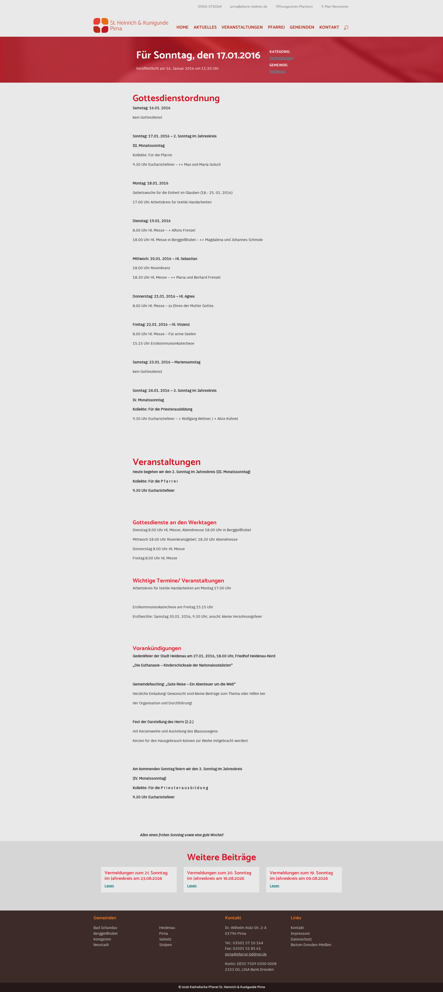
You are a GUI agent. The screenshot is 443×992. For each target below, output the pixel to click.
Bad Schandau (105, 927)
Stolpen (165, 944)
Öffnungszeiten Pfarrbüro (294, 6)
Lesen (109, 886)
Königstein (102, 938)
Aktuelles (205, 27)
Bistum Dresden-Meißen (311, 944)
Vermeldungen (281, 57)
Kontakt (329, 27)
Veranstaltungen (242, 27)
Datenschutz (301, 938)
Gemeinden (302, 27)
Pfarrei (276, 27)
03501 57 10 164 (248, 942)
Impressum (300, 933)
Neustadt (101, 944)
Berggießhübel (105, 933)
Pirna (163, 933)
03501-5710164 (210, 6)
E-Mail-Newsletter (335, 6)
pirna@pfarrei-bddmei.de (248, 6)
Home (183, 27)
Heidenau (277, 71)
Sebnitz (165, 938)
